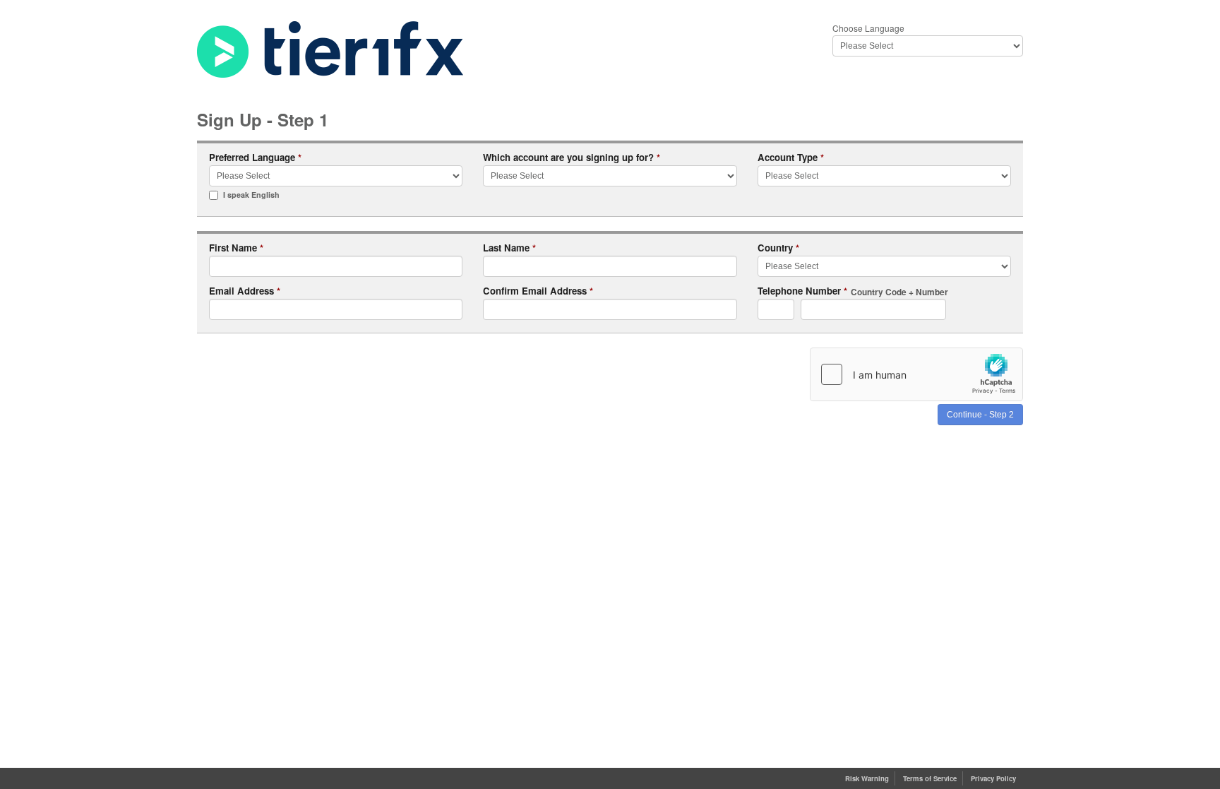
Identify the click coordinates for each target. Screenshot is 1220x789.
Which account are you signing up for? (571, 158)
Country (778, 248)
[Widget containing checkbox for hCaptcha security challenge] (916, 374)
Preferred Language (255, 158)
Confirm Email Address (538, 291)
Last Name (509, 248)
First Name (236, 248)
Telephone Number (853, 291)
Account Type (791, 158)
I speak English (251, 194)
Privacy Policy (993, 778)
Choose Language (868, 28)
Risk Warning (867, 778)
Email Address (244, 291)
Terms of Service (930, 778)
